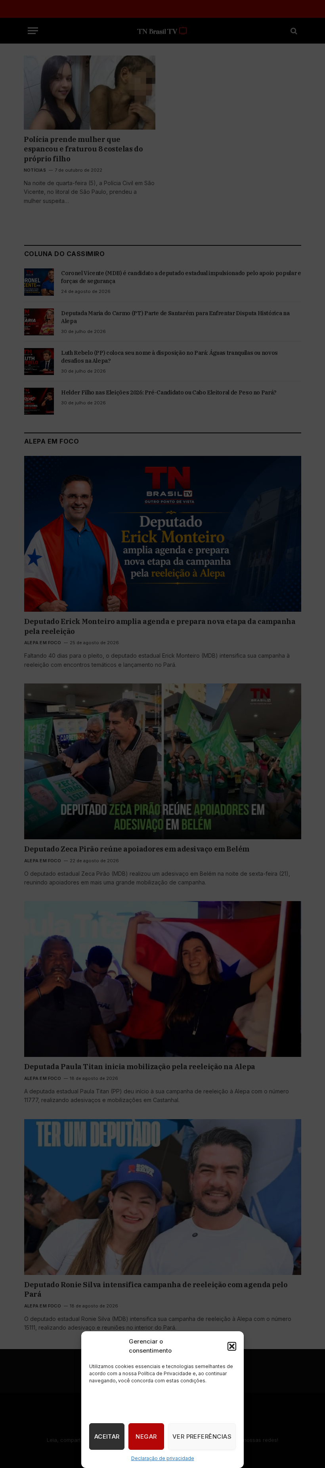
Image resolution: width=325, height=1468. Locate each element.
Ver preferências (201, 1436)
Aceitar (107, 1436)
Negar (146, 1436)
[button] (232, 1346)
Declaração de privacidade (162, 1458)
